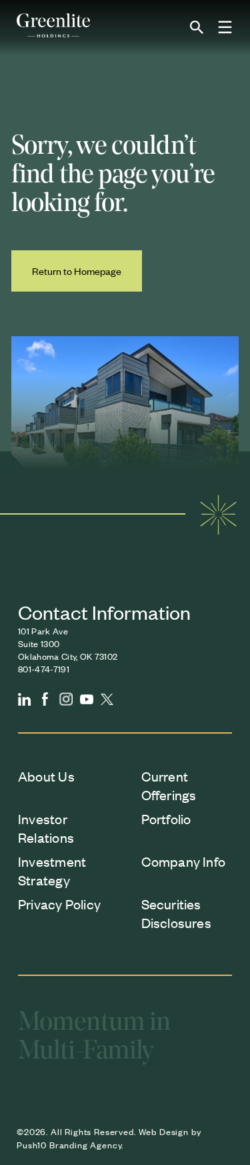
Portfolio (166, 818)
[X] (107, 699)
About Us (46, 776)
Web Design (164, 1132)
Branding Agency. (86, 1145)
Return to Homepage (76, 271)
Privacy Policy (59, 904)
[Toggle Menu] (225, 28)
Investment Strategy (52, 870)
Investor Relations (46, 828)
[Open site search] (196, 27)
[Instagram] (66, 699)
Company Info (183, 861)
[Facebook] (45, 699)
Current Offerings (169, 785)
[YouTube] (86, 699)
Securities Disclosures (176, 913)
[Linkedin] (24, 699)
